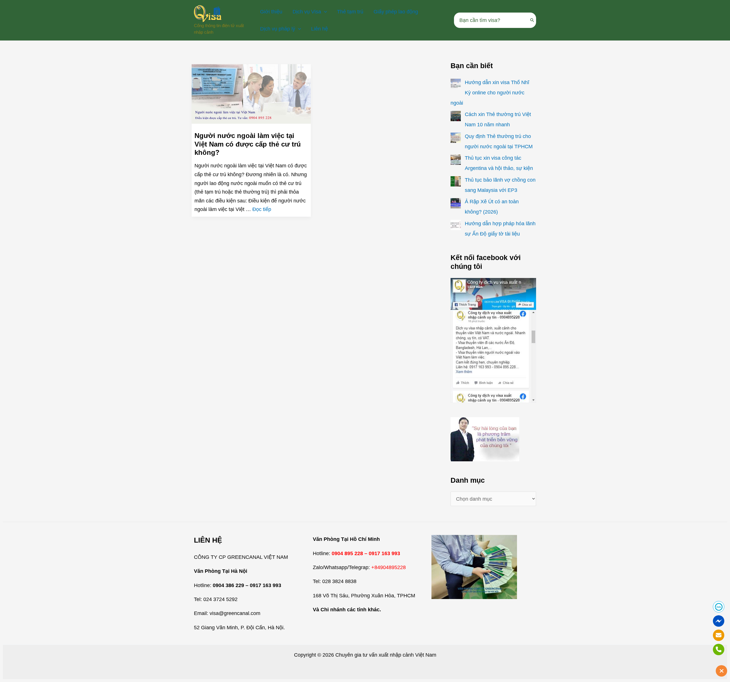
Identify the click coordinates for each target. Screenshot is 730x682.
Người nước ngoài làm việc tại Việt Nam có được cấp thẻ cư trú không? (247, 144)
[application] (324, 11)
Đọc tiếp (261, 209)
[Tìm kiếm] (532, 20)
